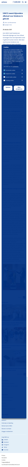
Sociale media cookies (11, 77)
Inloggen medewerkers (7, 431)
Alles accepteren (19, 88)
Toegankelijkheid (6, 462)
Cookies (3, 460)
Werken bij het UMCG (7, 426)
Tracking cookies (10, 80)
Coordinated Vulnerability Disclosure (11, 464)
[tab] (22, 70)
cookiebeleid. (16, 66)
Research (4, 420)
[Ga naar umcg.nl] (4, 2)
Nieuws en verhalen (6, 428)
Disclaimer (4, 457)
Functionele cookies (10, 70)
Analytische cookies (10, 73)
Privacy (3, 455)
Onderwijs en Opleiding (7, 423)
